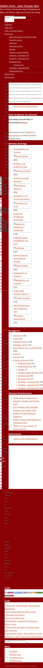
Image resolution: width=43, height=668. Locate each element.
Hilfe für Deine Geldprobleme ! (26, 106)
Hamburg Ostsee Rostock (28, 373)
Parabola (22, 666)
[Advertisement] (21, 466)
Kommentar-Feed (16, 658)
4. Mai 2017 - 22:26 (2, 255)
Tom (15, 407)
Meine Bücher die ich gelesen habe (27, 348)
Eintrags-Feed (15, 655)
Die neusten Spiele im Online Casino (21, 612)
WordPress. (32, 666)
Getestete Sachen (20, 345)
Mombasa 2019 (24, 376)
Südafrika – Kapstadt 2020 (28, 388)
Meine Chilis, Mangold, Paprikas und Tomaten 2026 (26, 401)
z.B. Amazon (25, 87)
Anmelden (13, 651)
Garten (16, 339)
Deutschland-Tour (25, 367)
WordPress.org (15, 661)
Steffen (16, 414)
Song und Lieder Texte (15, 618)
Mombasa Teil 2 (24, 379)
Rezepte (16, 357)
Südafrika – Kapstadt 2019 (28, 385)
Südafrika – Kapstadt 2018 (28, 382)
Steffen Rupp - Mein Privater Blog (19, 6)
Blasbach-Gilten (24, 363)
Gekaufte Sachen (20, 342)
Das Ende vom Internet (15, 615)
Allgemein (17, 336)
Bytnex (24, 123)
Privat (15, 354)
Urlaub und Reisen (21, 360)
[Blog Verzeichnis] (38, 593)
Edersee (21, 370)
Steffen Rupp (18, 398)
